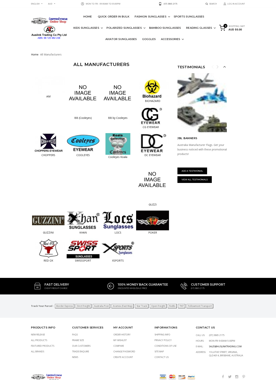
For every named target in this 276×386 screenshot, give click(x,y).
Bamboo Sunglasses (165, 28)
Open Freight (158, 306)
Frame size (78, 340)
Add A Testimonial (192, 171)
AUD (50, 3)
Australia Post (101, 306)
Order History (121, 334)
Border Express (64, 306)
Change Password (124, 351)
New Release (38, 334)
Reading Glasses (199, 28)
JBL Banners (187, 138)
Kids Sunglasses (86, 28)
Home (87, 16)
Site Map (159, 351)
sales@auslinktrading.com (225, 346)
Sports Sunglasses (189, 16)
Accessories (170, 39)
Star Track (141, 306)
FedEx (172, 306)
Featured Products (42, 345)
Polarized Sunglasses (124, 28)
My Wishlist (120, 340)
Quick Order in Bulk (113, 16)
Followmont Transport (200, 306)
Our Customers (81, 345)
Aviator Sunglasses (121, 39)
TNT (181, 306)
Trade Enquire (80, 351)
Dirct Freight (83, 306)
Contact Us (162, 357)
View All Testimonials (195, 179)
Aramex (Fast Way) (122, 306)
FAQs (75, 334)
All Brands (37, 351)
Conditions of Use (165, 345)
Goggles (149, 39)
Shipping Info (162, 334)
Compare (118, 345)
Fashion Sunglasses (150, 16)
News (75, 357)
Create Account (123, 357)
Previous (213, 67)
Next (217, 67)
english (35, 3)
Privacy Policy (163, 340)
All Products (39, 340)
